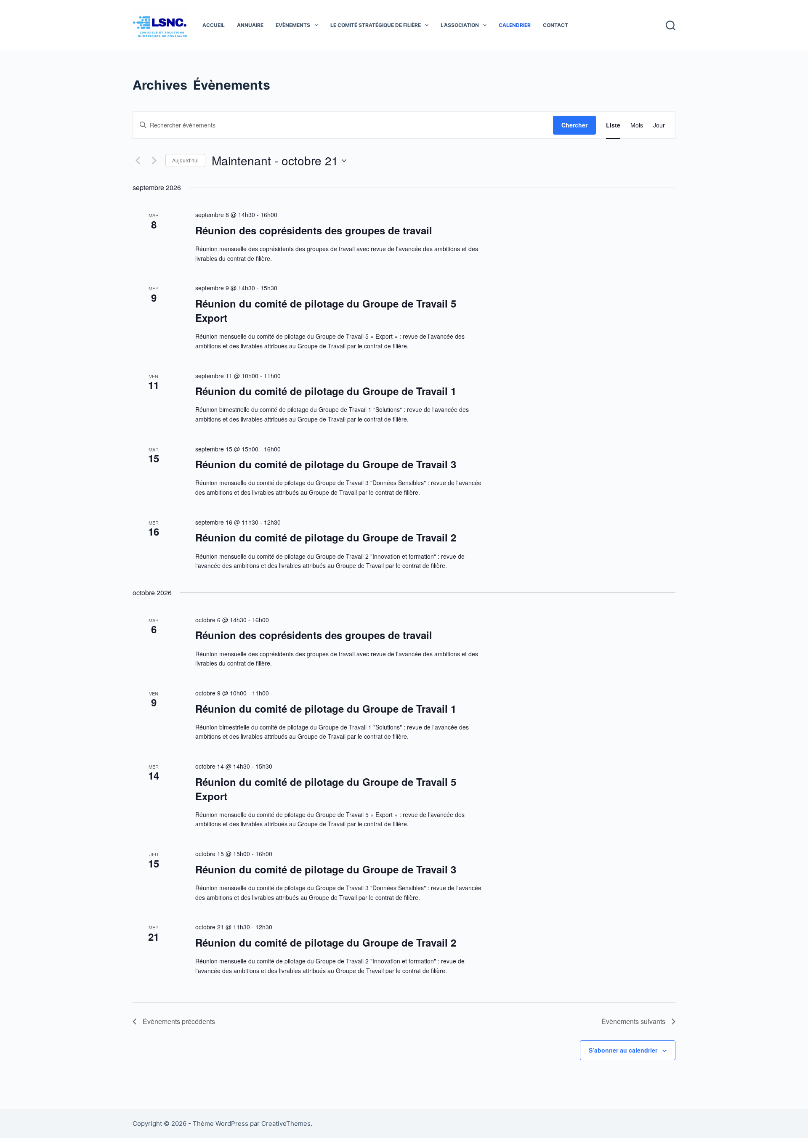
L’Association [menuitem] (460, 25)
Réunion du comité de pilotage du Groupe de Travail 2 (325, 537)
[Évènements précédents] (138, 161)
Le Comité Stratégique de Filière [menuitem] (375, 25)
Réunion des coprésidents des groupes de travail (313, 230)
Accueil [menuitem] (213, 25)
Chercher (574, 125)
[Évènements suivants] (154, 161)
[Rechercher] (670, 25)
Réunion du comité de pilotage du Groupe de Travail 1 (325, 391)
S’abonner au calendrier (623, 1050)
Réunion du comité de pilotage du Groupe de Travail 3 (325, 464)
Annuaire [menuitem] (250, 25)
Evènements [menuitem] (293, 25)
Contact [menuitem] (555, 25)
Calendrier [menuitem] (515, 25)
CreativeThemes (286, 1123)
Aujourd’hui (185, 160)
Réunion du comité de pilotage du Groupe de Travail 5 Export (325, 310)
